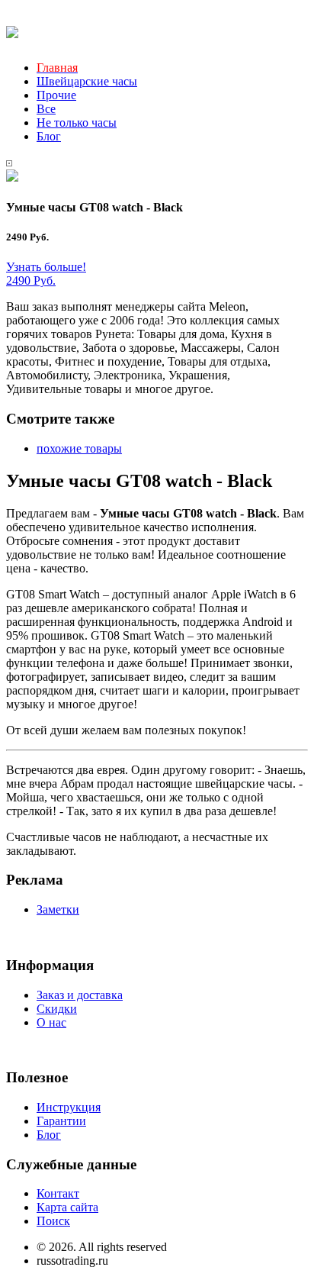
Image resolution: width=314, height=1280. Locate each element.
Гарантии (61, 1120)
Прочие (56, 95)
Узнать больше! (46, 266)
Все (46, 108)
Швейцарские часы (87, 81)
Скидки (57, 1008)
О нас (51, 1022)
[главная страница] (12, 30)
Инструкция (69, 1107)
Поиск (53, 1220)
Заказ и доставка (80, 994)
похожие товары (79, 448)
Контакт (58, 1193)
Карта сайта (67, 1207)
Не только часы (77, 122)
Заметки (58, 909)
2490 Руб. (31, 280)
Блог (49, 136)
